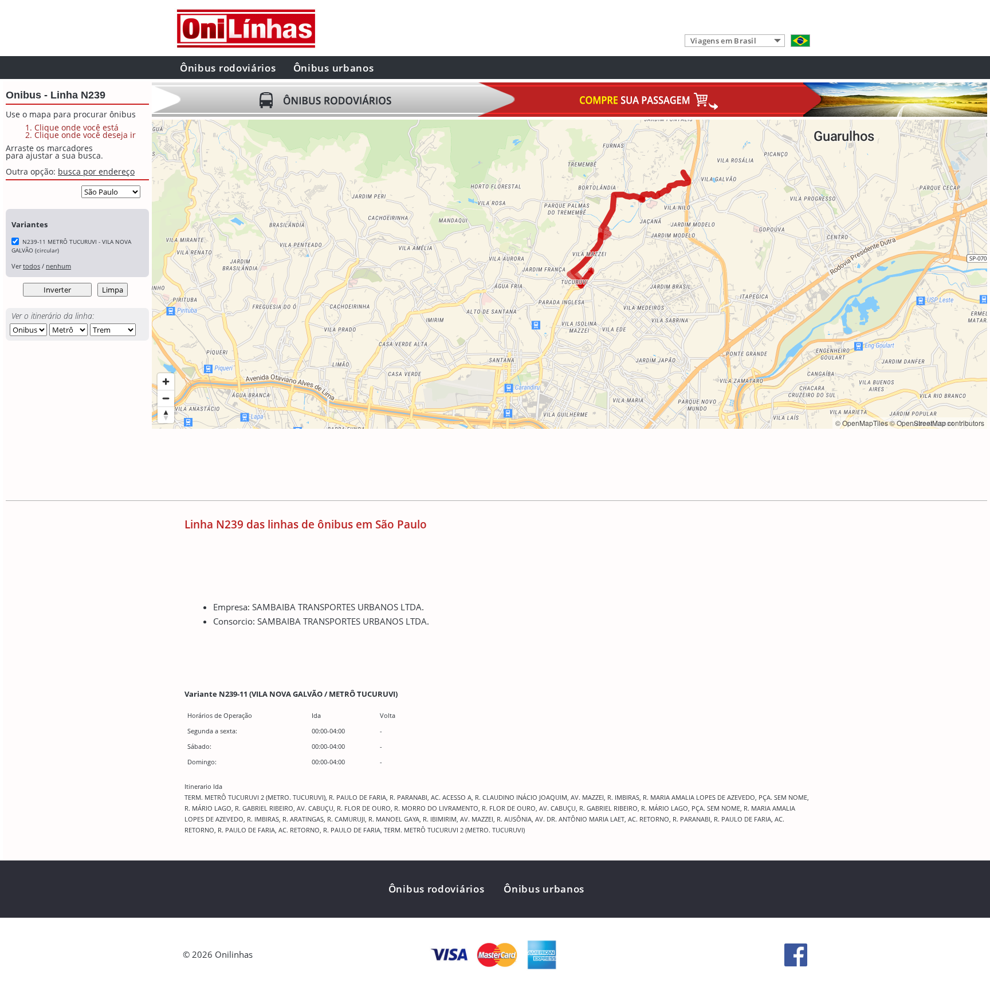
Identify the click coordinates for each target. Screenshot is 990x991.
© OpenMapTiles (861, 423)
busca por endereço (96, 171)
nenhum (58, 266)
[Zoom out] (166, 398)
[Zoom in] (166, 381)
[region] (569, 274)
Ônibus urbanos (333, 67)
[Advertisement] (360, 466)
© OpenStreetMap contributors (937, 423)
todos (31, 266)
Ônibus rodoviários (228, 67)
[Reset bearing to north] (166, 414)
